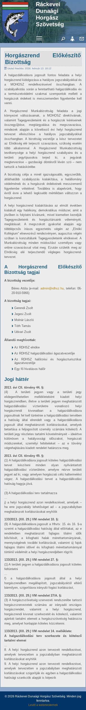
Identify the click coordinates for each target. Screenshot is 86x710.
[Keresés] (63, 38)
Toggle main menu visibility (39, 37)
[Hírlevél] (81, 38)
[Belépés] (72, 38)
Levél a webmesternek (43, 705)
